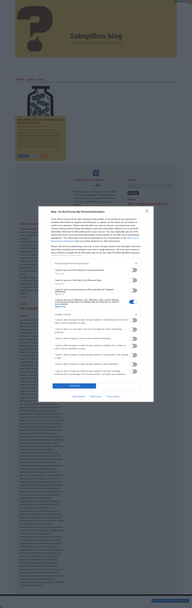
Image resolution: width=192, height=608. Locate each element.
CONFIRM (74, 386)
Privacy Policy (113, 396)
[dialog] (96, 304)
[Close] (148, 212)
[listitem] (96, 263)
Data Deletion (79, 396)
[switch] (133, 270)
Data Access (96, 396)
